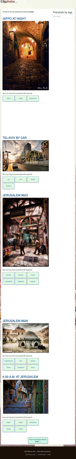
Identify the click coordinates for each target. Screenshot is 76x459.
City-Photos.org (30, 454)
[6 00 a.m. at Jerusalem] (25, 396)
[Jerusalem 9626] (25, 338)
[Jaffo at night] (25, 55)
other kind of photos (44, 451)
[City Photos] (8, 1)
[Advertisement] (25, 120)
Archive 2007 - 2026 (44, 454)
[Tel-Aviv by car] (25, 155)
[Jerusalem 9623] (25, 232)
